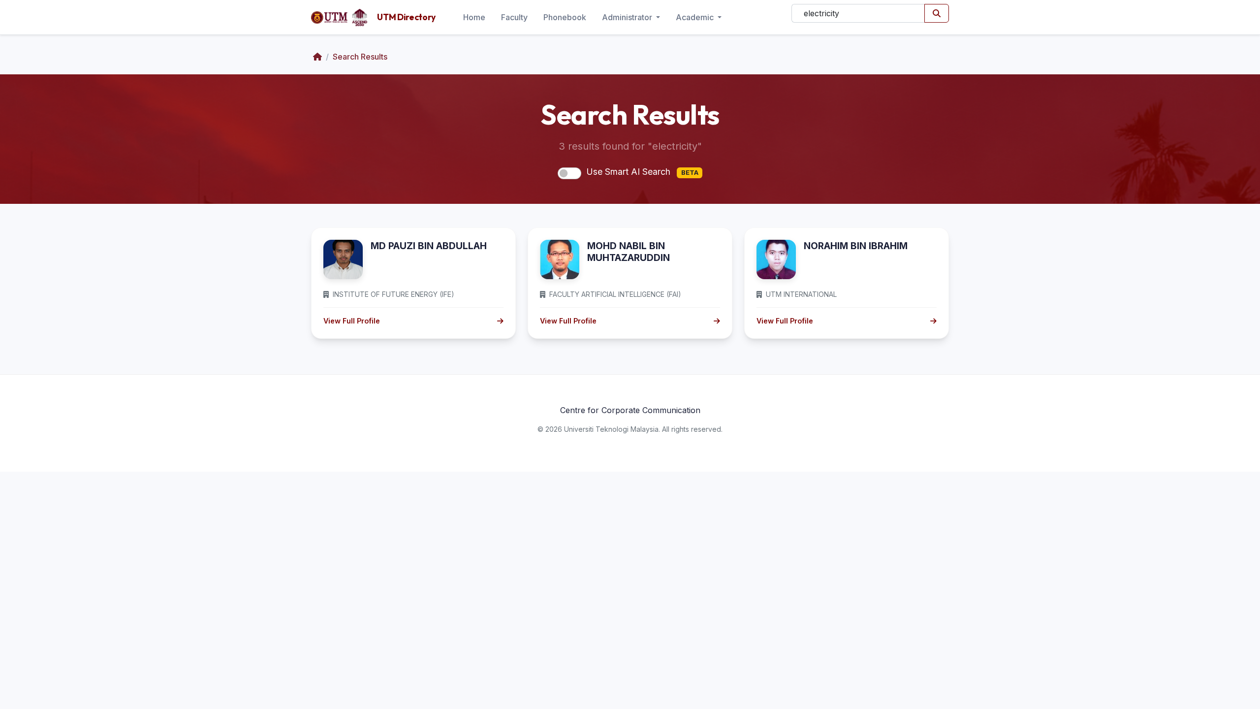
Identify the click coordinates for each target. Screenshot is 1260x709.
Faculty (514, 17)
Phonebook (564, 17)
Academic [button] (696, 17)
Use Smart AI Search (642, 171)
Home (474, 17)
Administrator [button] (628, 17)
